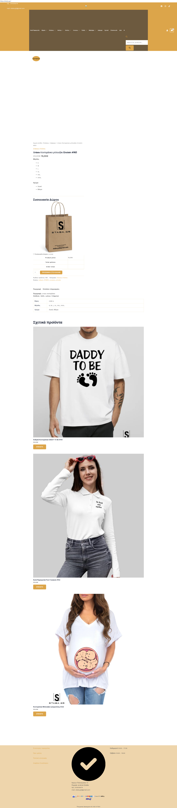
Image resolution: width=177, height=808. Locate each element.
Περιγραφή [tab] (37, 289)
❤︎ (124, 30)
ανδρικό (41, 280)
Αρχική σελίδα (37, 143)
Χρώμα (35, 183)
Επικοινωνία (114, 30)
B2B (120, 30)
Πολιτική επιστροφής (40, 758)
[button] (46, 30)
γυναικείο (52, 280)
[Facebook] (161, 6)
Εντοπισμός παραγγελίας (41, 748)
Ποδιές (83, 30)
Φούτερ (59, 30)
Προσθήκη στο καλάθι (51, 272)
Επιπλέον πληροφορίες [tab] (51, 289)
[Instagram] (165, 6)
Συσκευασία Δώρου (44, 254)
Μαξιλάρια (91, 30)
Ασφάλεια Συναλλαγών (40, 763)
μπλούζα (58, 280)
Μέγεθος (36, 159)
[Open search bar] (126, 37)
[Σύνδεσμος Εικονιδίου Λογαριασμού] (167, 30)
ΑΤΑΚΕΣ (46, 280)
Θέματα (43, 30)
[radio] (61, 162)
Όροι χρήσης (37, 753)
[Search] (130, 48)
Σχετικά (106, 30)
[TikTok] (169, 6)
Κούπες (67, 30)
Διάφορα (100, 30)
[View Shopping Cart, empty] (172, 30)
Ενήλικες (51, 30)
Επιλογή (39, 447)
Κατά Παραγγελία (34, 30)
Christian (75, 30)
